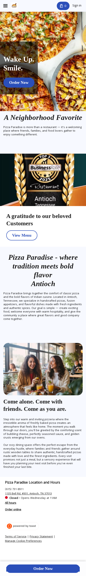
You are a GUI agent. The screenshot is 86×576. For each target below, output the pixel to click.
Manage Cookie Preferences (23, 541)
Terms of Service (16, 537)
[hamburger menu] (5, 6)
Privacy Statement (41, 537)
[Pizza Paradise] (14, 6)
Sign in (76, 6)
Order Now (43, 568)
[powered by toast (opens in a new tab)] (22, 526)
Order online (13, 509)
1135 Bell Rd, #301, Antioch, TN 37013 (28, 494)
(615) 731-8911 (14, 489)
